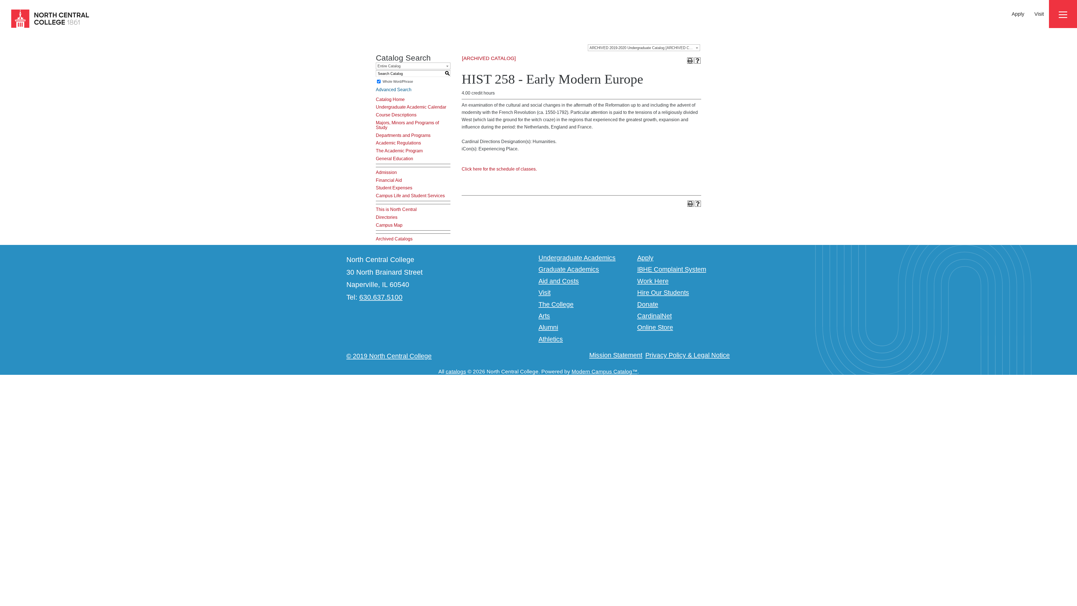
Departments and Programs (403, 135)
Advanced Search (393, 89)
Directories (386, 217)
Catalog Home (390, 99)
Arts (544, 316)
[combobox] (644, 47)
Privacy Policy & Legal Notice (687, 355)
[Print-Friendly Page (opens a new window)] (690, 61)
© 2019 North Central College (389, 356)
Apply (1018, 14)
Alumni (548, 327)
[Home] (45, 19)
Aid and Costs (558, 281)
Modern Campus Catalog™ (605, 372)
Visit (1039, 14)
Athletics (550, 339)
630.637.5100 (380, 297)
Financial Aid (389, 180)
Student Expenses (394, 187)
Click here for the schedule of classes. (499, 169)
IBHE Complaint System (671, 269)
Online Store (655, 327)
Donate (647, 304)
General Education (394, 158)
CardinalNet (654, 316)
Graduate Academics (568, 269)
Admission (386, 172)
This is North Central (396, 209)
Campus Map (389, 225)
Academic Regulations (398, 143)
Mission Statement (615, 355)
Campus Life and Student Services (410, 195)
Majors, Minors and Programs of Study (407, 125)
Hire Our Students (663, 292)
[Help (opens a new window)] (697, 61)
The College (556, 304)
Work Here (653, 281)
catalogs (456, 372)
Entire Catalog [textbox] (389, 66)
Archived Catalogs (394, 239)
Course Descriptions (396, 115)
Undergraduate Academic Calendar (411, 107)
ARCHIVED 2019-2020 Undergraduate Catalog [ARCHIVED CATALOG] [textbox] (645, 48)
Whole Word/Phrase (398, 82)
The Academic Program (399, 150)
